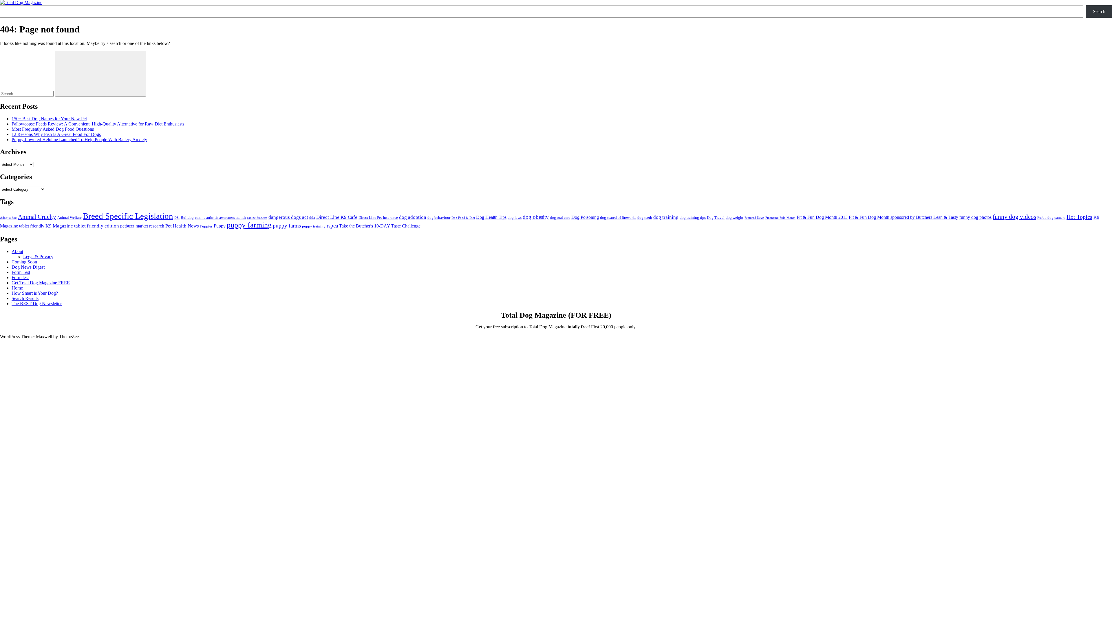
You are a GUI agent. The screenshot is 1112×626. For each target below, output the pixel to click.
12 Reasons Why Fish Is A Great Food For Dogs (56, 134)
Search (1099, 11)
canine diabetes (257, 217)
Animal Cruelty (37, 216)
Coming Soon (24, 261)
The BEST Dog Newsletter (37, 303)
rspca (332, 226)
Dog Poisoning (585, 217)
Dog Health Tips (491, 217)
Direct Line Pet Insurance (378, 217)
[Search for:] (27, 93)
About (17, 251)
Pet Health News (182, 226)
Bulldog (187, 217)
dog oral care (560, 217)
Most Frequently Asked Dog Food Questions (53, 129)
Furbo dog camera (1051, 217)
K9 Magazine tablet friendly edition (82, 226)
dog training (665, 217)
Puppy (220, 225)
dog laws (515, 217)
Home (17, 287)
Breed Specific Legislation (128, 216)
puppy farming (249, 225)
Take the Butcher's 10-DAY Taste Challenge (379, 225)
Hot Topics (1079, 217)
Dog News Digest (28, 267)
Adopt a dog (8, 217)
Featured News (754, 217)
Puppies (206, 226)
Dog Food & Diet (463, 217)
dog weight (734, 217)
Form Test (21, 272)
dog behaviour (438, 217)
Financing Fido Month (780, 217)
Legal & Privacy (38, 256)
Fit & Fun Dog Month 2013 (822, 217)
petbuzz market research (142, 225)
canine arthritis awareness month (220, 217)
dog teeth (644, 217)
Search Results (25, 298)
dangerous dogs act (288, 217)
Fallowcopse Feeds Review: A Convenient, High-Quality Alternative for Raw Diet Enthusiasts (98, 123)
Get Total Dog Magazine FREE (41, 282)
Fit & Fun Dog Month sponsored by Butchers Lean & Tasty (903, 217)
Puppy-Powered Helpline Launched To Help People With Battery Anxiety (79, 139)
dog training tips (693, 217)
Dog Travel (716, 217)
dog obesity (536, 217)
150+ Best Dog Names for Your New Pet (49, 118)
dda (312, 217)
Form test (20, 277)
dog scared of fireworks (618, 217)
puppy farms (287, 226)
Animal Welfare (69, 217)
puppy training (313, 226)
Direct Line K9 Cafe (336, 217)
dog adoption (412, 217)
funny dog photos (975, 217)
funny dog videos (1014, 216)
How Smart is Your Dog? (35, 293)
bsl (177, 217)
